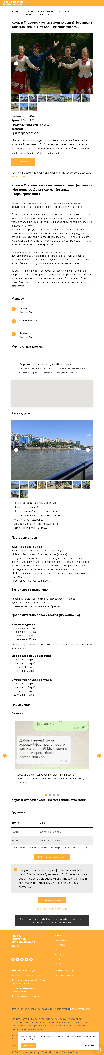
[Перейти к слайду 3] (54, 795)
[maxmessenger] (31, 959)
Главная (15, 11)
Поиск (58, 963)
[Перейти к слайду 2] (50, 795)
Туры (57, 949)
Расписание (60, 940)
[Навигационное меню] (99, 3)
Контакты (59, 954)
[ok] (17, 959)
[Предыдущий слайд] (5, 756)
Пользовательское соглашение (27, 975)
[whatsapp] (26, 959)
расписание (18, 176)
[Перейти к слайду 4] (58, 795)
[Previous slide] (16, 63)
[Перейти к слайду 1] (46, 795)
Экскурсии (28, 11)
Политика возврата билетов (25, 996)
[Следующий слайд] (99, 756)
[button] (52, 857)
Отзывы (58, 959)
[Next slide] (88, 63)
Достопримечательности (64, 975)
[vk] (13, 959)
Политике (45, 1039)
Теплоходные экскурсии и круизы (53, 11)
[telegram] (22, 959)
